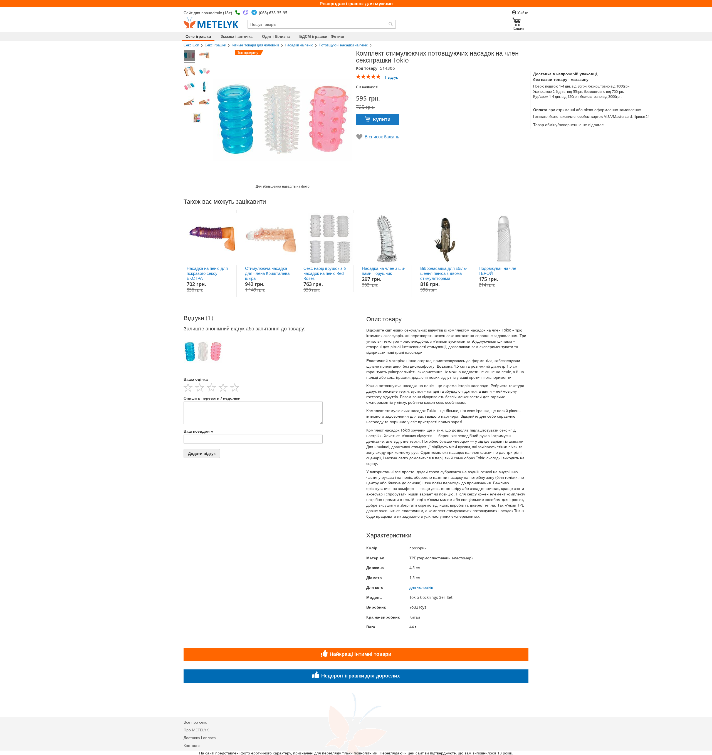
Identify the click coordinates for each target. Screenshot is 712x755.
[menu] (356, 36)
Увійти (522, 12)
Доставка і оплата (200, 737)
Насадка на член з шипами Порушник (383, 270)
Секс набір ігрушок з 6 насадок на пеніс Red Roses (324, 273)
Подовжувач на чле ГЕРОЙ (497, 270)
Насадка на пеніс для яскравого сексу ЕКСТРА (207, 273)
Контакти (192, 745)
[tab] (266, 318)
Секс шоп (191, 45)
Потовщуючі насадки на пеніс (343, 45)
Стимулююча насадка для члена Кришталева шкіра (267, 273)
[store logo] (211, 23)
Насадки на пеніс (299, 45)
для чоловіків (421, 587)
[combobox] (322, 24)
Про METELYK (196, 729)
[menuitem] (198, 36)
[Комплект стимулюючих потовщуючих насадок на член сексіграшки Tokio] (189, 56)
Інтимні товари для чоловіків (255, 45)
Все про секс (195, 722)
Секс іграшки (215, 45)
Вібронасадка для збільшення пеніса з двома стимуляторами (443, 273)
